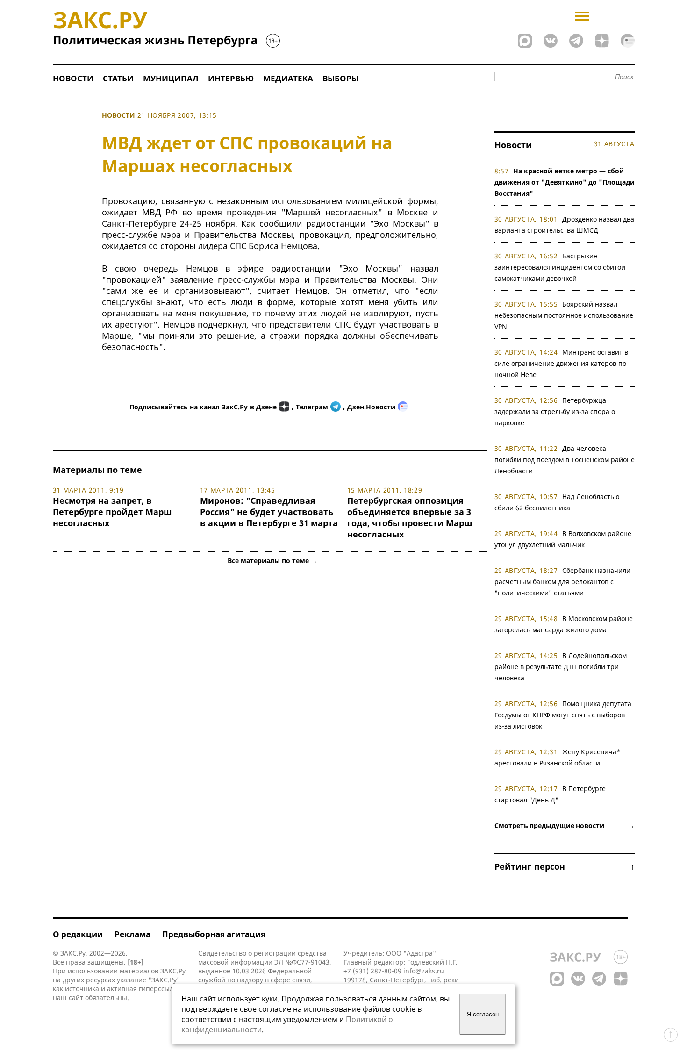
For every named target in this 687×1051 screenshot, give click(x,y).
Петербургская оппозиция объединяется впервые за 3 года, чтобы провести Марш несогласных (409, 517)
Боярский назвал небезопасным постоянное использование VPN (563, 315)
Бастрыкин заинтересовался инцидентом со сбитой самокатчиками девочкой (559, 267)
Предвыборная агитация (213, 934)
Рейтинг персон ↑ (564, 866)
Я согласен (483, 1014)
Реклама (132, 934)
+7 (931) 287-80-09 (372, 970)
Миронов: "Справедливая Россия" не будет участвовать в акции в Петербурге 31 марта (269, 512)
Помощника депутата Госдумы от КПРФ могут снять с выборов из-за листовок (563, 714)
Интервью (231, 78)
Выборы (340, 78)
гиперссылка (159, 988)
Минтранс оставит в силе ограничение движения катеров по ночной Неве (561, 363)
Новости (73, 78)
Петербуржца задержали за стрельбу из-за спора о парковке (554, 411)
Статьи (118, 78)
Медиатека (288, 78)
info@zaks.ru (423, 970)
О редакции (78, 934)
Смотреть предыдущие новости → (564, 825)
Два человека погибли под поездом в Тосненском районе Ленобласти (564, 459)
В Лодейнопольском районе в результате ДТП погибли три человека (560, 666)
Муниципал (171, 78)
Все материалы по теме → (272, 560)
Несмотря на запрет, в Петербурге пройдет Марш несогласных (112, 512)
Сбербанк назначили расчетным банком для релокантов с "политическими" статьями (562, 581)
